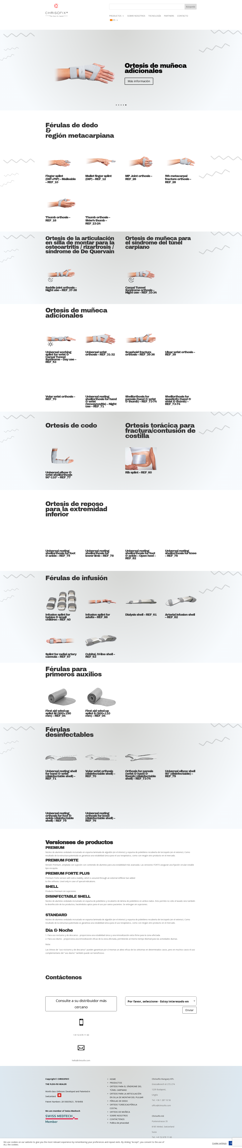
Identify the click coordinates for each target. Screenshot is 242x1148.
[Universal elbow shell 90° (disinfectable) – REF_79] (180, 757)
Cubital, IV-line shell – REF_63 (100, 655)
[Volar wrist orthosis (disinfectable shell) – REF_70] (101, 757)
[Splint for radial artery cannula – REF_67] (61, 640)
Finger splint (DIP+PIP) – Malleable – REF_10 (60, 179)
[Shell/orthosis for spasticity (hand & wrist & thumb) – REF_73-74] (180, 383)
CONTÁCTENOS (117, 1119)
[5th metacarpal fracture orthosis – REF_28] (180, 162)
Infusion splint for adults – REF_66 (97, 616)
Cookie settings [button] (219, 1143)
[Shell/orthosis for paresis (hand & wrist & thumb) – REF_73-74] (141, 383)
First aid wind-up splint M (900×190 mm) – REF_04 (58, 713)
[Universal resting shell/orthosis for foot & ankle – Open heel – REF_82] (141, 537)
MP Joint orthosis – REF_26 (138, 177)
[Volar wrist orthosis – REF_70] (61, 383)
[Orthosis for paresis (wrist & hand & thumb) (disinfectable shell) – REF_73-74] (141, 757)
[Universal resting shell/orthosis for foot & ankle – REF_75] (61, 537)
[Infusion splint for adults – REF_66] (101, 601)
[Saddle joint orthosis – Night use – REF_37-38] (61, 274)
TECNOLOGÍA (154, 16)
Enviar (189, 1010)
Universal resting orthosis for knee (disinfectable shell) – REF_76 (100, 817)
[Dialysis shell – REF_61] (141, 601)
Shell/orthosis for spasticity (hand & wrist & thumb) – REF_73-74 (178, 400)
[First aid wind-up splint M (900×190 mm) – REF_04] (61, 697)
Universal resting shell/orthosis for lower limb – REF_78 (99, 553)
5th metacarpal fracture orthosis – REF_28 (178, 179)
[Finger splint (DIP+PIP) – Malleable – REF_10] (61, 162)
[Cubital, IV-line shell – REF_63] (101, 640)
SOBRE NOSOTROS (136, 16)
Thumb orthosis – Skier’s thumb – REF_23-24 (97, 220)
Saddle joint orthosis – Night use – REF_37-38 (61, 289)
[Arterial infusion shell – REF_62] (180, 601)
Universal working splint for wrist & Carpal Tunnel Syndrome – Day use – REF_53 (60, 357)
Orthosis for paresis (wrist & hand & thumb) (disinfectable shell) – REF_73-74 (140, 774)
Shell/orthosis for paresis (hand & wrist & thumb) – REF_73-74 (141, 399)
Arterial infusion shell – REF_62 (180, 616)
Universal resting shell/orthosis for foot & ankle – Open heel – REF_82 (140, 554)
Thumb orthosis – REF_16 (57, 219)
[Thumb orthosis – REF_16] (61, 203)
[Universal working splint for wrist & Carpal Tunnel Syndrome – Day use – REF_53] (61, 338)
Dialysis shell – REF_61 (141, 614)
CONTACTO (182, 16)
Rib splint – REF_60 (138, 472)
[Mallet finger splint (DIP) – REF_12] (101, 162)
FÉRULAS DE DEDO (119, 1101)
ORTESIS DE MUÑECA (120, 1112)
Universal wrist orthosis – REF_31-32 (100, 353)
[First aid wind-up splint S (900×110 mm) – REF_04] (101, 697)
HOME (113, 1079)
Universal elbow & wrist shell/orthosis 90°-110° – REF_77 (58, 475)
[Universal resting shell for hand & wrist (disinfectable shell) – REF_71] (61, 757)
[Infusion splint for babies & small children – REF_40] (61, 601)
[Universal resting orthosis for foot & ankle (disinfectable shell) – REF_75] (61, 799)
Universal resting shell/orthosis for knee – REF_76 (180, 553)
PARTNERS (169, 16)
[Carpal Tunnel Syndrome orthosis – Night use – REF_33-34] (141, 274)
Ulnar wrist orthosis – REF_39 (180, 353)
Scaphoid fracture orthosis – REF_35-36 (140, 353)
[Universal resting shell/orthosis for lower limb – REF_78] (101, 537)
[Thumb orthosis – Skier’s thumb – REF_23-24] (101, 203)
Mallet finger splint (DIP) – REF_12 (98, 177)
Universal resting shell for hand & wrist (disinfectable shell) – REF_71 (61, 774)
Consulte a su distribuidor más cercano (81, 1003)
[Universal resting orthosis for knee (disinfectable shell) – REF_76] (101, 799)
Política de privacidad (119, 1122)
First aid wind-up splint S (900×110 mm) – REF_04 (97, 713)
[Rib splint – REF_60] (141, 458)
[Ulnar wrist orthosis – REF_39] (180, 338)
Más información (139, 86)
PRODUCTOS (115, 16)
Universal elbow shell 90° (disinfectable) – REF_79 (180, 773)
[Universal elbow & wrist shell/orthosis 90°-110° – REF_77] (61, 458)
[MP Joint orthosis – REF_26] (141, 162)
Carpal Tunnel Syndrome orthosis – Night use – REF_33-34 (141, 290)
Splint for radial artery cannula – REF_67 (60, 655)
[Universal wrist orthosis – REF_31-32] (101, 338)
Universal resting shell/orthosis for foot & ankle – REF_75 (60, 553)
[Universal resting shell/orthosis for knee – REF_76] (180, 537)
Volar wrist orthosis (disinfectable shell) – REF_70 (100, 773)
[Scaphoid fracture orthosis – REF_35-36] (141, 338)
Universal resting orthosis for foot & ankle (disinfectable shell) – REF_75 (59, 817)
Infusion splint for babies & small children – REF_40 (57, 617)
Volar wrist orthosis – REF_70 (60, 398)
